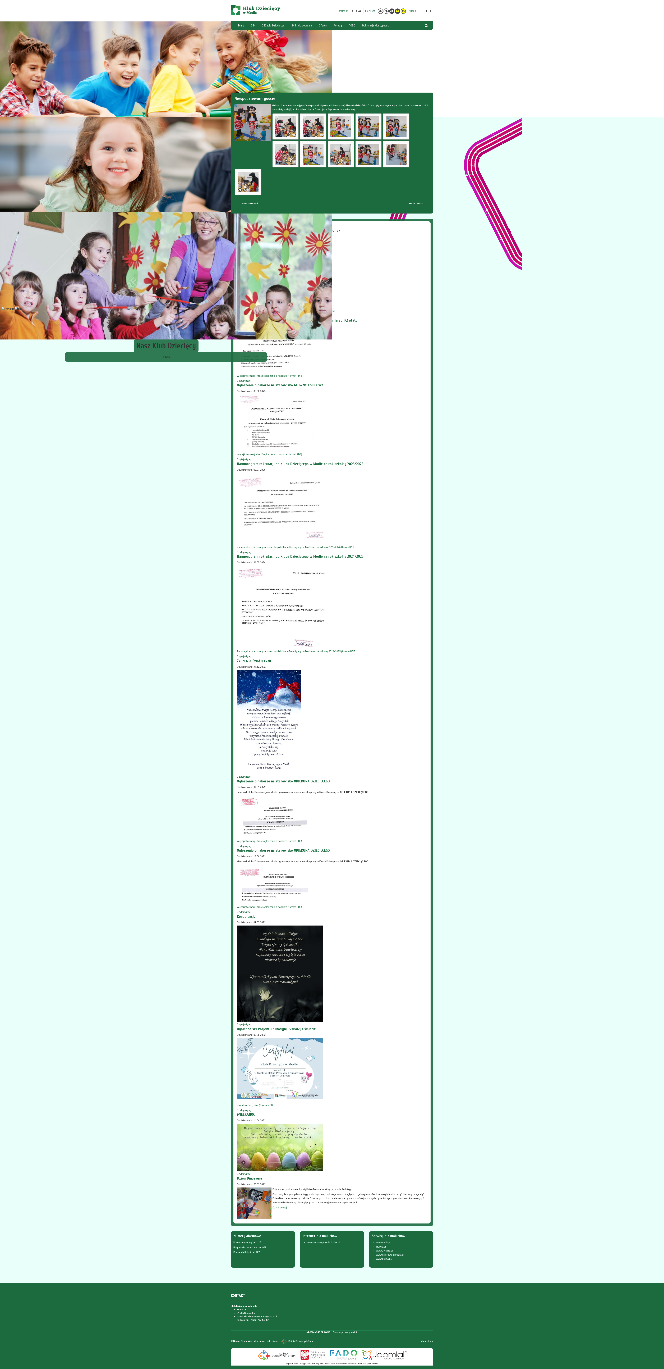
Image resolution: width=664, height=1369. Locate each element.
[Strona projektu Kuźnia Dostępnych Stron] (276, 1354)
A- (353, 11)
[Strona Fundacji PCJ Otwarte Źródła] (384, 1354)
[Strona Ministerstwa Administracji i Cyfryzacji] (313, 1354)
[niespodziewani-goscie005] (396, 126)
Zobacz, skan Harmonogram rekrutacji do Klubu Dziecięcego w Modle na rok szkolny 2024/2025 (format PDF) (296, 651)
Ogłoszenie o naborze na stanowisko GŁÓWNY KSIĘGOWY (280, 385)
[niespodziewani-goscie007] (313, 154)
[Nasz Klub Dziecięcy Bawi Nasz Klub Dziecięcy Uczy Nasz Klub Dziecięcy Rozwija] (332, 69)
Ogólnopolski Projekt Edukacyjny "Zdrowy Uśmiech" (276, 1029)
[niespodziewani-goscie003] (340, 126)
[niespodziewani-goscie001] (285, 126)
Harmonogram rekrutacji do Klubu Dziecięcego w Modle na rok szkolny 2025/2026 (300, 464)
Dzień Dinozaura (249, 1178)
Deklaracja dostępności (345, 1332)
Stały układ (422, 11)
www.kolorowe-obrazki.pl (390, 1254)
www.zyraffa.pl (384, 1250)
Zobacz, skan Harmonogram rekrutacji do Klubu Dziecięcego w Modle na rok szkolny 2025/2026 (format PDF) (296, 547)
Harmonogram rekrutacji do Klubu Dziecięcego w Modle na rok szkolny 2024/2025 (300, 556)
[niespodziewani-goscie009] (368, 154)
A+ (359, 11)
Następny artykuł (416, 203)
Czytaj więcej (244, 380)
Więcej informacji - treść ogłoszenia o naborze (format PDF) (269, 375)
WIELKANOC (246, 1114)
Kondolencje (246, 916)
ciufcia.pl (381, 1246)
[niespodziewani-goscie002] (313, 126)
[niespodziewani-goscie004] (368, 126)
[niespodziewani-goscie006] (285, 154)
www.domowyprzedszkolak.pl (323, 1242)
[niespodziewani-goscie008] (340, 154)
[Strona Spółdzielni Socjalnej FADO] (343, 1354)
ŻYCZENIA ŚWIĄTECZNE (254, 661)
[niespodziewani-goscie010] (396, 154)
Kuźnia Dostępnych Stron (300, 1341)
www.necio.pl (383, 1242)
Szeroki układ (428, 11)
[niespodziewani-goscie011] (248, 181)
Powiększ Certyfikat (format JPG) (255, 1105)
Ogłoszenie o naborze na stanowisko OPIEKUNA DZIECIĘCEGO (283, 781)
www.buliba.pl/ (384, 1259)
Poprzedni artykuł (249, 203)
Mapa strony (427, 1341)
